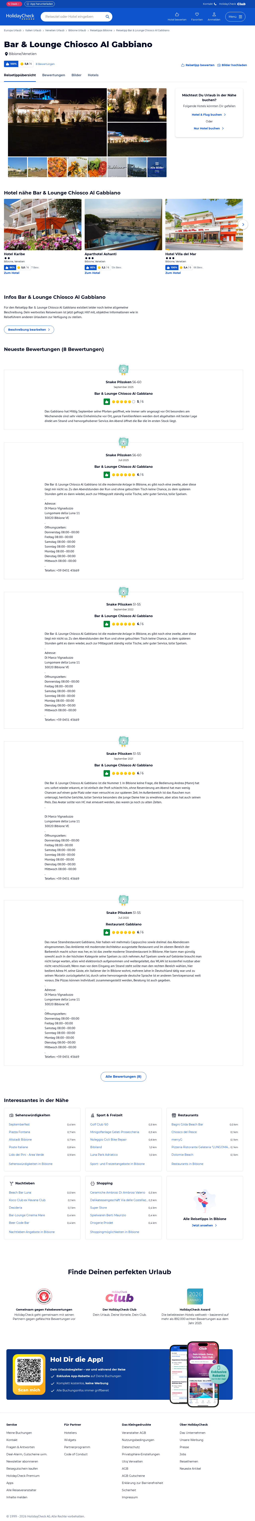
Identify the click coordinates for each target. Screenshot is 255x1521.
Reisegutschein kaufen (22, 1468)
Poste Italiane (18, 1147)
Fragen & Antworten (20, 1447)
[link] (177, 16)
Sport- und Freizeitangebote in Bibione (117, 1164)
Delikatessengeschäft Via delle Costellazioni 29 (119, 1200)
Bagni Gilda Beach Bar (187, 1124)
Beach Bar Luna (20, 1192)
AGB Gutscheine (133, 1476)
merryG (177, 1139)
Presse (184, 1447)
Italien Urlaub (33, 30)
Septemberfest (19, 1124)
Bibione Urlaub (77, 30)
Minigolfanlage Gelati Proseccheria (114, 1132)
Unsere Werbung (191, 1440)
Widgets (70, 1440)
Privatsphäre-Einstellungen (141, 1454)
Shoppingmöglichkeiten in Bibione (114, 1232)
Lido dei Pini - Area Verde (26, 1155)
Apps (9, 1483)
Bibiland (96, 1147)
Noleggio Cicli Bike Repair (108, 1139)
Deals (12, 3)
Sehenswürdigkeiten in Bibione (30, 1164)
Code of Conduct (76, 1454)
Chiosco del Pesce (184, 1132)
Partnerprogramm (77, 1447)
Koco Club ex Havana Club (27, 1200)
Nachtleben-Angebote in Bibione (32, 1232)
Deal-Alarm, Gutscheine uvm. (26, 1454)
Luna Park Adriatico (104, 1155)
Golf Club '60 (99, 1124)
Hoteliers (70, 1433)
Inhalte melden (16, 1497)
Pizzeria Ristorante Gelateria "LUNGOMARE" (201, 1147)
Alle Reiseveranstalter (21, 1490)
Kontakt (208, 3)
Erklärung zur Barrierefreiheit (142, 1483)
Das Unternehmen (192, 1433)
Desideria (15, 1207)
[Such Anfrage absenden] (107, 16)
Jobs (183, 1454)
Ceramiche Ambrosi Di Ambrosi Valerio (117, 1192)
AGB (125, 1468)
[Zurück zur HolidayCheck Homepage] (20, 17)
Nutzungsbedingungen (138, 1440)
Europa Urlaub (12, 30)
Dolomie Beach (182, 1155)
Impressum (130, 1497)
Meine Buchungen (19, 1433)
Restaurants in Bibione (187, 1164)
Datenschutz (131, 1447)
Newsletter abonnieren (22, 1461)
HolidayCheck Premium (23, 1476)
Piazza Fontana (19, 1132)
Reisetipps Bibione (101, 30)
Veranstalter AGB (134, 1433)
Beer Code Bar (19, 1223)
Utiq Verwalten (132, 1461)
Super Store (98, 1207)
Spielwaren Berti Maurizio (108, 1215)
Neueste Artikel (190, 1468)
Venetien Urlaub (54, 30)
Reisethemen (189, 1461)
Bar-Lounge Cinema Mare (27, 1215)
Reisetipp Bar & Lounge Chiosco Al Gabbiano (143, 30)
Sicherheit (129, 1490)
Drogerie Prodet (101, 1223)
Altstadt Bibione (20, 1139)
